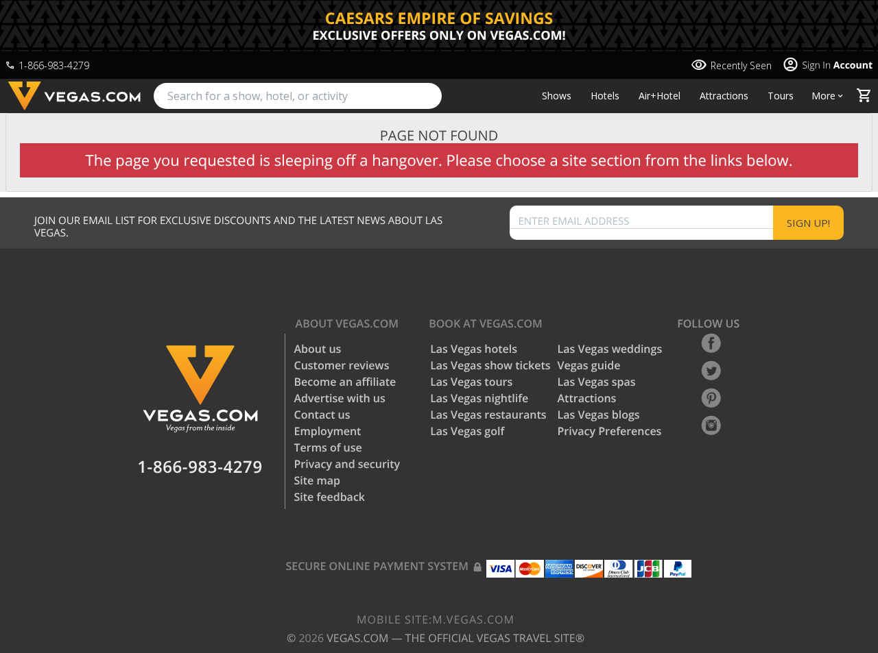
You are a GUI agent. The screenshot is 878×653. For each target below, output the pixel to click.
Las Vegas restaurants (488, 414)
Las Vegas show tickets (490, 365)
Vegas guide (589, 365)
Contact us (322, 414)
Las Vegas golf (467, 431)
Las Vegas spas (597, 381)
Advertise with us (339, 398)
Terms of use (328, 447)
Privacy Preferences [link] (610, 431)
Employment (327, 431)
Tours (781, 95)
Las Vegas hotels (473, 348)
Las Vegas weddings (610, 348)
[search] (298, 96)
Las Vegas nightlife (479, 398)
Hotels (605, 95)
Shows (556, 95)
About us (318, 348)
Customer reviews (342, 365)
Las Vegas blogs (599, 414)
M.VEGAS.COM (435, 619)
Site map (317, 480)
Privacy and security (347, 463)
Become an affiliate (345, 381)
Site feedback (330, 496)
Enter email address (574, 221)
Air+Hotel (659, 95)
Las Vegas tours (471, 381)
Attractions (724, 95)
